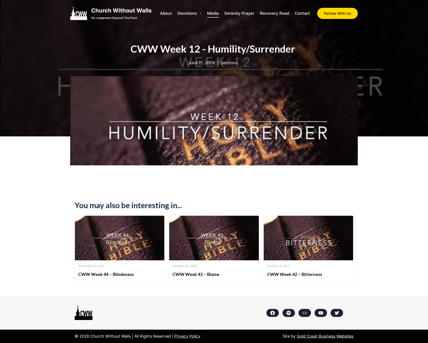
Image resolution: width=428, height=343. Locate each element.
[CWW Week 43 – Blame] (214, 219)
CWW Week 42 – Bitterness (294, 274)
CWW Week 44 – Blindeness (106, 274)
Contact (302, 13)
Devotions (187, 13)
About (166, 13)
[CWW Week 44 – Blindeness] (119, 219)
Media (213, 13)
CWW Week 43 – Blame (196, 274)
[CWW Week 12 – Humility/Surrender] (214, 79)
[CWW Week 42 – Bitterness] (308, 219)
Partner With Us (337, 13)
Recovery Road (274, 13)
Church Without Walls (121, 10)
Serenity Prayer (239, 13)
